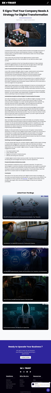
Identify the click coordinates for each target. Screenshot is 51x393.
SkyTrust (25, 178)
